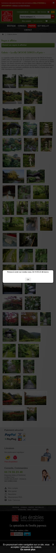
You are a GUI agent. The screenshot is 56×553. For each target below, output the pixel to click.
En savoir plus (28, 549)
